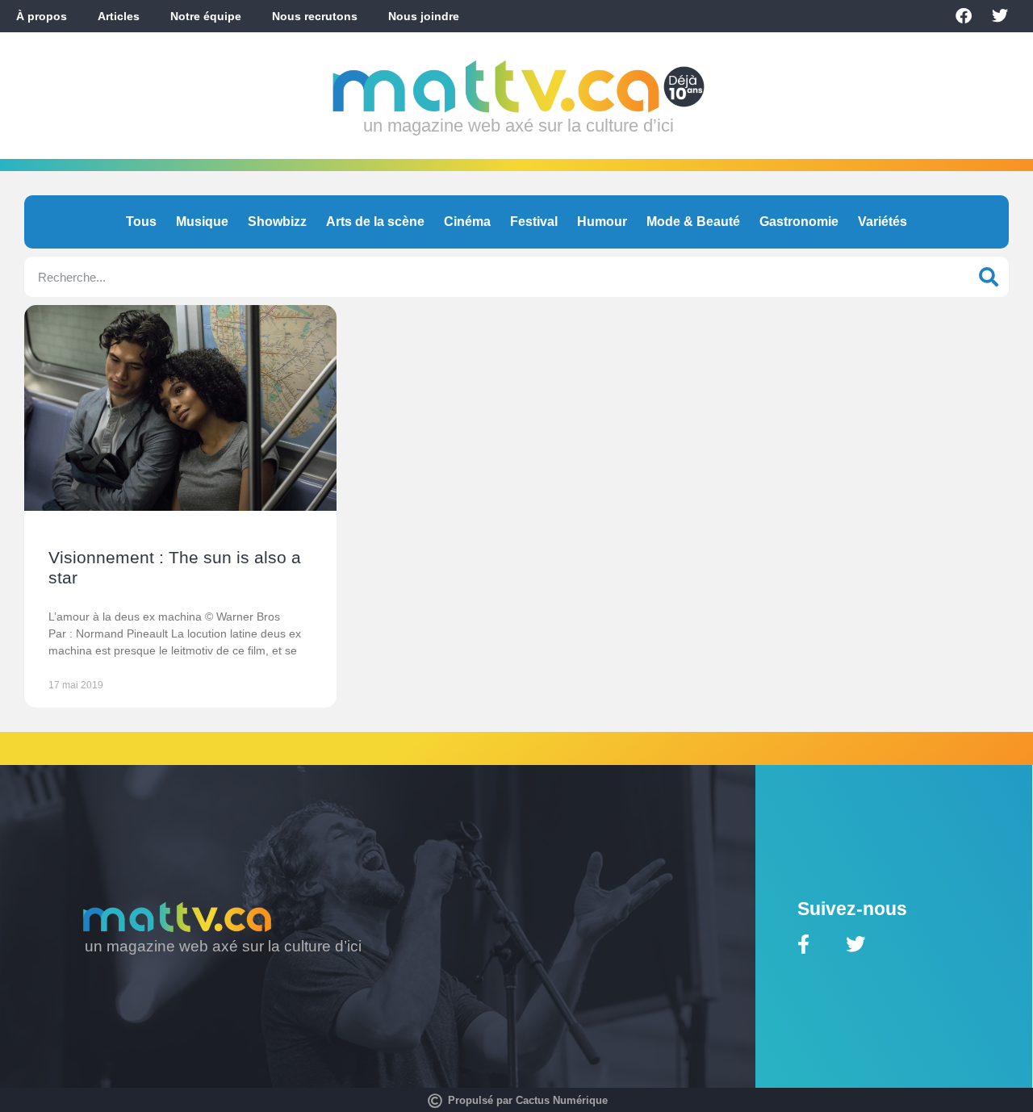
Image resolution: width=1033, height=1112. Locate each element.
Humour (602, 221)
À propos (41, 16)
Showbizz (277, 221)
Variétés (882, 221)
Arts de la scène (375, 221)
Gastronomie (799, 221)
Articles (119, 16)
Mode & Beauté (693, 221)
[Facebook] (963, 16)
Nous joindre (423, 16)
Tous (141, 221)
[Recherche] (988, 277)
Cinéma (467, 221)
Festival (534, 221)
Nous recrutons (315, 16)
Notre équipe (205, 16)
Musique (202, 221)
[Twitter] (1000, 16)
